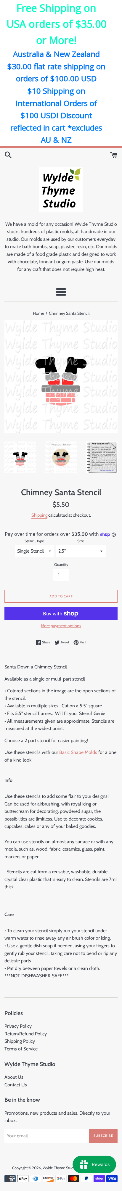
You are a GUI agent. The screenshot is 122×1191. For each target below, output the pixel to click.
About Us (13, 1077)
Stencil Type (34, 541)
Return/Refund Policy (25, 1034)
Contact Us (15, 1085)
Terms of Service (21, 1049)
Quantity (61, 564)
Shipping (39, 515)
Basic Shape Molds (78, 752)
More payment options (61, 625)
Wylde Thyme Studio (59, 1168)
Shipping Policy (19, 1041)
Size (80, 541)
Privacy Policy (18, 1026)
